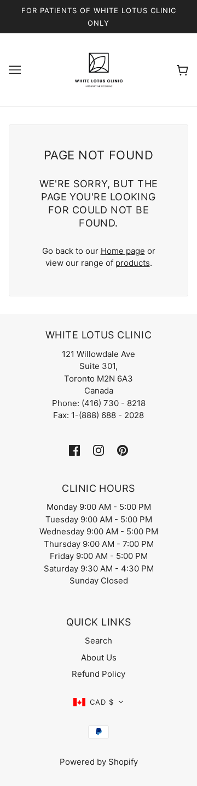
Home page (123, 251)
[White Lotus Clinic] (98, 69)
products (132, 263)
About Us (99, 657)
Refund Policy (98, 674)
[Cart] (182, 69)
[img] (74, 450)
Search (98, 640)
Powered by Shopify (99, 762)
